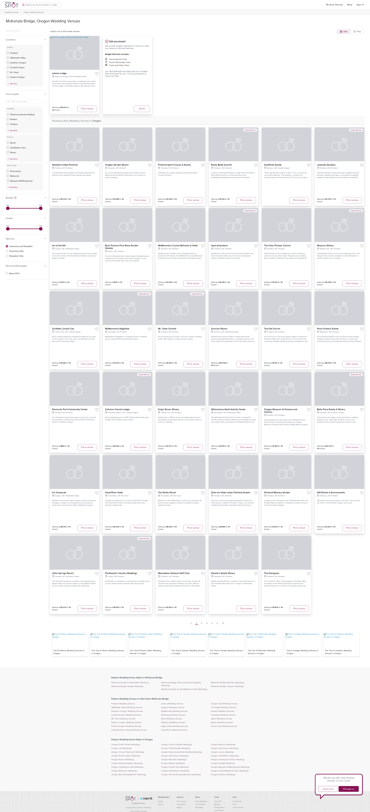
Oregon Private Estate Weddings (175, 748)
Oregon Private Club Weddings (175, 767)
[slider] (8, 208)
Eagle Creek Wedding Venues (174, 726)
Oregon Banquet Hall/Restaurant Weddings (230, 767)
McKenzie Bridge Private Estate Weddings (130, 682)
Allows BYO (14, 273)
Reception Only (16, 256)
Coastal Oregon (17, 67)
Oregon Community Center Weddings (228, 759)
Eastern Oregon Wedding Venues (126, 722)
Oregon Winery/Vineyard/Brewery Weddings (181, 774)
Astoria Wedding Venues (172, 703)
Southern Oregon (18, 62)
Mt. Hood (14, 72)
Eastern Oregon (17, 77)
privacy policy (131, 807)
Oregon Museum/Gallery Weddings (127, 763)
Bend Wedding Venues (171, 718)
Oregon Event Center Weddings (125, 744)
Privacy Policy (219, 807)
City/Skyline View (18, 148)
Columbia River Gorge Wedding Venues (129, 730)
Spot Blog (199, 807)
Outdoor (14, 124)
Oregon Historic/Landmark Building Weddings (181, 752)
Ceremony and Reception (21, 246)
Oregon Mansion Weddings (223, 744)
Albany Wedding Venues (222, 722)
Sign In (360, 4)
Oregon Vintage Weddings (223, 763)
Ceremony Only (16, 251)
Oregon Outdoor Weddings (223, 774)
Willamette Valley (18, 58)
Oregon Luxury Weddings (222, 752)
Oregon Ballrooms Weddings (124, 771)
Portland (14, 53)
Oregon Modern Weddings (173, 763)
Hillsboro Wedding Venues (173, 722)
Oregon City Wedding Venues (224, 703)
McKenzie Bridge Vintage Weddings (127, 686)
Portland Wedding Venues (123, 703)
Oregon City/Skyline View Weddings (127, 767)
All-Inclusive (15, 171)
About (160, 804)
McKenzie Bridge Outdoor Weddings (227, 686)
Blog (349, 4)
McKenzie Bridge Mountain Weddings (227, 682)
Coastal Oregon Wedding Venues (126, 715)
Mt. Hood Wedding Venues (123, 718)
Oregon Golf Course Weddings (225, 748)
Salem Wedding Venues (221, 718)
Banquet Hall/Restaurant (21, 181)
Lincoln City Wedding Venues (224, 726)
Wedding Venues (11, 12)
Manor (13, 152)
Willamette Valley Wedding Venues (126, 707)
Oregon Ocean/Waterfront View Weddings (230, 771)
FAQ (234, 804)
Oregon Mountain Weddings (173, 759)
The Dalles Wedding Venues (223, 707)
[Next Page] (223, 623)
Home (160, 801)
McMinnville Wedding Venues (174, 711)
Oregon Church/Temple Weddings (176, 744)
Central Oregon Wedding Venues (126, 726)
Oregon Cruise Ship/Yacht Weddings (127, 752)
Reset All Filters (14, 31)
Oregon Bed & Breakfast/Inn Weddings (128, 774)
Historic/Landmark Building (22, 114)
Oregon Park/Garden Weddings (175, 771)
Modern (13, 119)
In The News (200, 804)
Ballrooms (14, 176)
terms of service (144, 807)
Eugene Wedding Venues (172, 707)
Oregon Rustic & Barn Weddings (125, 756)
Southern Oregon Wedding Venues (127, 711)
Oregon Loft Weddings (121, 748)
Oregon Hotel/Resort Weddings (225, 756)
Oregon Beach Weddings (122, 759)
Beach (13, 143)
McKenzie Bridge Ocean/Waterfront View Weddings (184, 689)
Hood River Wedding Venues (174, 730)
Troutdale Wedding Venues (223, 715)
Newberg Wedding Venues (173, 715)
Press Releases (201, 801)
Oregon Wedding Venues (34, 12)
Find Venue (181, 801)
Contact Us (237, 801)
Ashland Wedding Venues (222, 711)
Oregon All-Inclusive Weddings (175, 756)
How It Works (238, 807)
